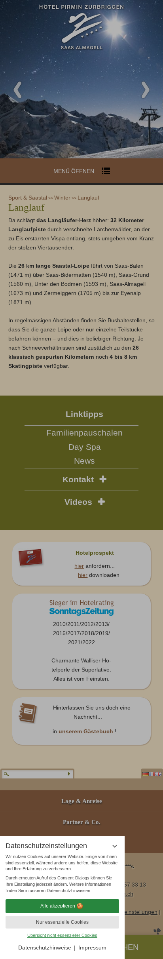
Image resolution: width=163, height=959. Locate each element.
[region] (62, 874)
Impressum (92, 947)
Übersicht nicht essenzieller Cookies (62, 935)
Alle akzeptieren (57, 906)
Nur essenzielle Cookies (62, 922)
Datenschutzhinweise (44, 947)
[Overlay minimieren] (114, 846)
